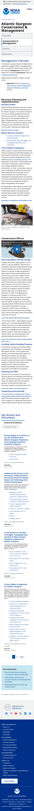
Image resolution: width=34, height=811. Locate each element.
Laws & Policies (8, 729)
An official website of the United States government (17, 3)
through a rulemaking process (17, 159)
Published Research (10, 755)
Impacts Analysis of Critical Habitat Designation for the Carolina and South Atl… (18, 631)
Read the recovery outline (9, 130)
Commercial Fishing (9, 745)
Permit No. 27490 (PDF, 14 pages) (20, 509)
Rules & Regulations (10, 740)
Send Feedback (9, 781)
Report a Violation (9, 768)
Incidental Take (10, 427)
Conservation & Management (10, 42)
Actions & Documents (13, 423)
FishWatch (6, 732)
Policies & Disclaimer (9, 802)
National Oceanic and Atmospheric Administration (16, 806)
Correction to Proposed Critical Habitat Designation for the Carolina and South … (19, 606)
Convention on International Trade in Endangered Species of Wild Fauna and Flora (16, 395)
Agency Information (8, 724)
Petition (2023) (14, 459)
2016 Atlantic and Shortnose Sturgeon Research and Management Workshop (17, 679)
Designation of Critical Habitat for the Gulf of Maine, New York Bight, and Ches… (19, 638)
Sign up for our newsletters (18, 707)
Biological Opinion (15, 518)
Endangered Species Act (9, 75)
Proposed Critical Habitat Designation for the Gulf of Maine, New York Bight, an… (20, 613)
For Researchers (7, 753)
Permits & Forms (8, 742)
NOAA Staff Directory (10, 775)
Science (5, 48)
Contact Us (5, 760)
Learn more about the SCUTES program (14, 388)
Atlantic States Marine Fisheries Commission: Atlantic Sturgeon (15, 673)
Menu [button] (30, 9)
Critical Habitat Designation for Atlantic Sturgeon (15, 585)
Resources (7, 54)
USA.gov (29, 802)
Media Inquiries (8, 766)
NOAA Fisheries (17, 808)
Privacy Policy (21, 802)
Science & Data (8, 758)
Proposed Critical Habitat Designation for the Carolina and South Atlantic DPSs (19, 620)
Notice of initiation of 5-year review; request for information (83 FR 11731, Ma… (19, 554)
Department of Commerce (16, 804)
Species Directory (8, 19)
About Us (6, 727)
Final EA (12, 516)
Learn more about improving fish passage (15, 318)
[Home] (10, 11)
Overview (6, 35)
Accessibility (5, 799)
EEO (12, 799)
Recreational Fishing (10, 747)
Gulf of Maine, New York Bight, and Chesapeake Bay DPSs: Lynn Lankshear (19, 143)
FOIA (16, 799)
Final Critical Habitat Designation (19, 601)
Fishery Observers (9, 750)
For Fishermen (6, 737)
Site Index (6, 735)
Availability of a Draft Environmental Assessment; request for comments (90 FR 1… (19, 494)
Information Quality (25, 799)
